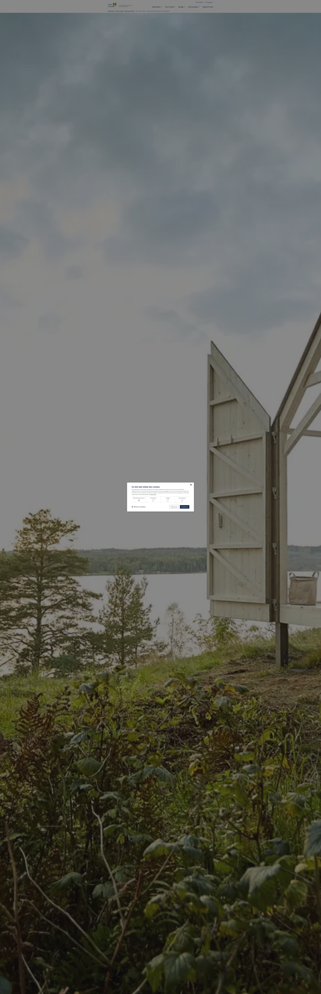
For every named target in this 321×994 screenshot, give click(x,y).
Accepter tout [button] (184, 506)
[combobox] (191, 485)
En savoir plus (153, 494)
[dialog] (160, 497)
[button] (138, 507)
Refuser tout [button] (174, 506)
